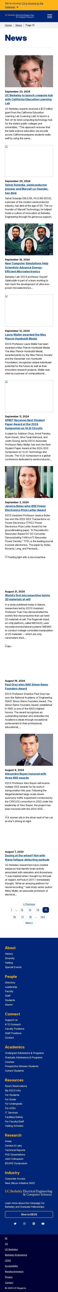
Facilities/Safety (14, 1117)
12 (22, 909)
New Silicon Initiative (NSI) (20, 1183)
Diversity (10, 958)
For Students (12, 1094)
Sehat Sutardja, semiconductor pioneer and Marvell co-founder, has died (26, 189)
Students (10, 1000)
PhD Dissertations (15, 1154)
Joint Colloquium (14, 1158)
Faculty (9, 991)
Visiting (9, 962)
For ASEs (10, 1108)
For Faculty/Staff (14, 1121)
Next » (30, 922)
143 (43, 916)
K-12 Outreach (13, 1024)
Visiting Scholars (14, 1125)
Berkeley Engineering (16, 1255)
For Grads (10, 1099)
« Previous (30, 904)
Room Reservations (16, 1086)
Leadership (11, 986)
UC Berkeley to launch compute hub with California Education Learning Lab (29, 99)
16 (14, 916)
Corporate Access (15, 1178)
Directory (10, 982)
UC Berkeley (11, 1249)
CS (6, 1244)
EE (6, 1238)
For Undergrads (13, 1103)
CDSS (8, 1260)
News (18, 25)
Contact (9, 1037)
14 (38, 909)
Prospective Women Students (21, 1066)
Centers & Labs (13, 1145)
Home (8, 25)
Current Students (14, 1070)
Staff (8, 995)
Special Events (13, 967)
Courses (9, 1061)
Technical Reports (15, 1150)
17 (22, 916)
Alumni (9, 1004)
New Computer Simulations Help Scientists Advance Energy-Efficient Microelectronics (26, 267)
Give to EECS (29, 1214)
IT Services (11, 1112)
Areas (8, 1141)
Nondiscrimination (14, 1271)
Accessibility (11, 1266)
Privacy (9, 1277)
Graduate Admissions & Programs (23, 1057)
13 (30, 909)
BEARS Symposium (16, 1163)
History (9, 953)
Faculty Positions (14, 1028)
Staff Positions (13, 1033)
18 (30, 916)
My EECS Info (13, 1090)
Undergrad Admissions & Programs (24, 1053)
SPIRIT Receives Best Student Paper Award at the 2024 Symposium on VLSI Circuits (25, 424)
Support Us (11, 1019)
